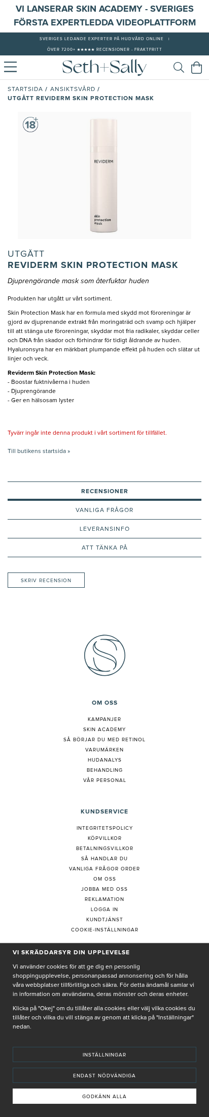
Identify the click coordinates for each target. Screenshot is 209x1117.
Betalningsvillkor (104, 848)
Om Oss (104, 879)
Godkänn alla (104, 1096)
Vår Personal (104, 780)
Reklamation (104, 899)
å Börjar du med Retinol (106, 739)
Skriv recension (46, 580)
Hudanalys (105, 760)
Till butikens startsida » (39, 451)
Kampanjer (104, 719)
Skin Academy (104, 729)
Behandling (105, 770)
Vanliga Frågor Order (104, 868)
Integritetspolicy (105, 828)
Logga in (104, 909)
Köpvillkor (105, 838)
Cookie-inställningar (104, 929)
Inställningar (104, 1055)
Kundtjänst (104, 919)
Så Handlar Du (104, 858)
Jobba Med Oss (104, 889)
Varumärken (104, 749)
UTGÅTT (26, 254)
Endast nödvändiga (104, 1075)
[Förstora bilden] (104, 175)
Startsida (25, 89)
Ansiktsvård (72, 89)
